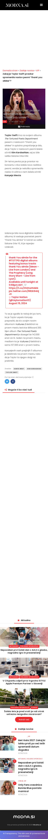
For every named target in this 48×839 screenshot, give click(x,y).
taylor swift (12, 372)
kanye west (19, 369)
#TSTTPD (14, 260)
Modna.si (37, 824)
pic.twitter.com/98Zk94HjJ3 (24, 293)
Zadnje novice (27, 70)
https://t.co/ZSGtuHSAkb (23, 288)
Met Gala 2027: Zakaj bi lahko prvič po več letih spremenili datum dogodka (31, 745)
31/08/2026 (22, 753)
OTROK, (21, 781)
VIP (37, 70)
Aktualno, (22, 759)
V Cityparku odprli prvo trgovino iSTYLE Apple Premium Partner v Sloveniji (24, 682)
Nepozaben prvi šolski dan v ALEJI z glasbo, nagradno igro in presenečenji (24, 651)
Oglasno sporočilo (29, 646)
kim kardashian (34, 369)
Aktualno (13, 646)
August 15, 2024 (18, 303)
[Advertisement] (24, 41)
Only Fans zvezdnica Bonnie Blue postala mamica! (30, 788)
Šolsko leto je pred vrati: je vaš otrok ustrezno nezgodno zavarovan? (24, 713)
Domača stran (10, 70)
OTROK (34, 708)
